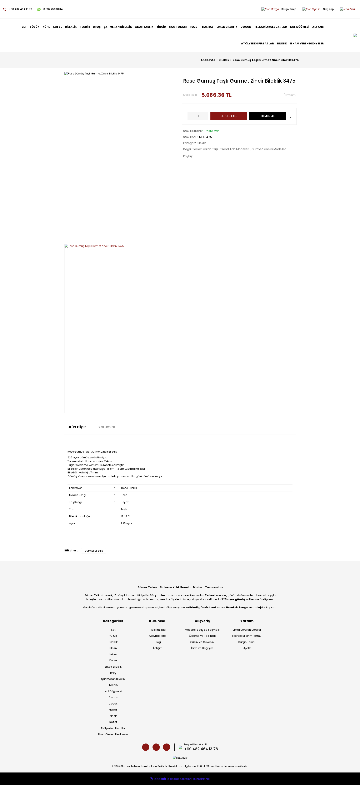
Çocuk (113, 704)
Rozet (113, 722)
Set (113, 630)
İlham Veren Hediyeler (113, 734)
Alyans (113, 697)
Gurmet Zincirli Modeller (268, 149)
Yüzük (113, 636)
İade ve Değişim (202, 648)
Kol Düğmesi (113, 691)
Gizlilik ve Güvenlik (202, 642)
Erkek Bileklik (113, 667)
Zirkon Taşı (211, 149)
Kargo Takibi (246, 642)
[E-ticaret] (179, 779)
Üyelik (247, 648)
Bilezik (113, 648)
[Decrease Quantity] (191, 116)
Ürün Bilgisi (77, 426)
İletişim (157, 648)
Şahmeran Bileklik (113, 679)
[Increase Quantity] (205, 116)
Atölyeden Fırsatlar (113, 728)
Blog (158, 642)
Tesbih (113, 685)
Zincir (113, 716)
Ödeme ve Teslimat (202, 636)
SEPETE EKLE (229, 116)
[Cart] (348, 9)
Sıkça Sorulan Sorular (246, 630)
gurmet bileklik (94, 550)
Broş (113, 673)
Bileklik (201, 143)
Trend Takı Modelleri (235, 149)
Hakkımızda (158, 630)
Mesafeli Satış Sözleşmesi (202, 630)
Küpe (113, 654)
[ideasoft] (158, 779)
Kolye (113, 660)
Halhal (113, 710)
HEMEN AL (268, 116)
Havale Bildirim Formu (246, 636)
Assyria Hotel (157, 636)
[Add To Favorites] (290, 116)
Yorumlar (106, 426)
